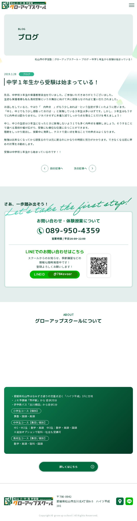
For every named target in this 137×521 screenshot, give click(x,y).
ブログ (28, 37)
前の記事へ (56, 168)
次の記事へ (80, 168)
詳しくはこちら (68, 466)
